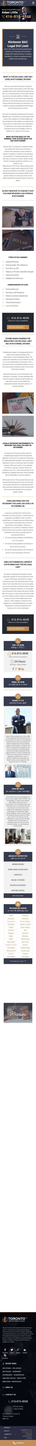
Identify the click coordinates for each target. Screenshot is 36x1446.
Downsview (11, 921)
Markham (25, 936)
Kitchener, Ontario (19, 369)
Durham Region (25, 921)
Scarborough (25, 951)
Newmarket (11, 942)
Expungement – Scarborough (13, 1375)
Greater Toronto (25, 924)
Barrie (11, 916)
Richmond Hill (11, 951)
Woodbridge (11, 956)
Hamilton (11, 930)
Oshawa (25, 945)
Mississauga (25, 939)
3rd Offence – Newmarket (11, 1371)
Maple (11, 936)
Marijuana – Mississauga (11, 1381)
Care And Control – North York (14, 1378)
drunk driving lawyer (20, 59)
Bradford (25, 916)
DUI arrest (26, 513)
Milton (11, 939)
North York (25, 942)
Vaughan (25, 954)
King (25, 930)
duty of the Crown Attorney (12, 584)
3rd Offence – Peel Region (11, 1368)
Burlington (25, 918)
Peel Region (11, 948)
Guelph (11, 927)
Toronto (11, 954)
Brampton (11, 918)
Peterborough (25, 948)
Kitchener (25, 933)
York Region (25, 956)
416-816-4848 (18, 16)
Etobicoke (11, 924)
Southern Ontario (11, 945)
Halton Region (25, 927)
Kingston (11, 933)
